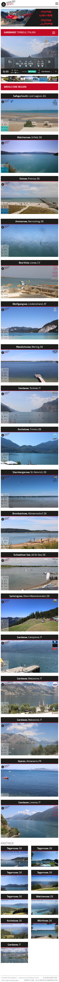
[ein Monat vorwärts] (26, 60)
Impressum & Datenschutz (28, 978)
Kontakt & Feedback (9, 978)
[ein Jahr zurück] (30, 66)
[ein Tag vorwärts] (20, 60)
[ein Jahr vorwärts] (30, 60)
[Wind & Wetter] (10, 61)
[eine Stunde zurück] (38, 66)
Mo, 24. (20, 63)
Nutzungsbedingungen (10, 980)
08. (26, 63)
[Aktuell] (49, 61)
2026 (30, 63)
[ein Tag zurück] (20, 66)
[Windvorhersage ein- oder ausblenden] (55, 71)
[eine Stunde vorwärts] (38, 60)
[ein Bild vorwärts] (42, 60)
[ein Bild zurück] (42, 66)
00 (42, 63)
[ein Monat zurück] (26, 66)
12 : (39, 63)
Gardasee (47, 71)
